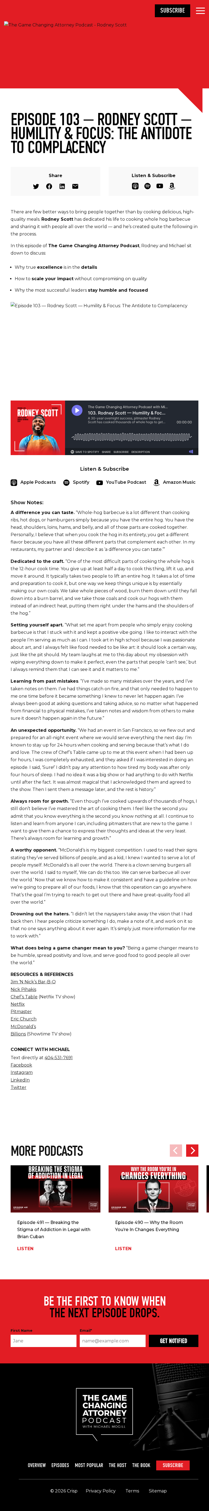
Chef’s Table (24, 996)
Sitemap (158, 1491)
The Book (141, 1465)
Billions (18, 1034)
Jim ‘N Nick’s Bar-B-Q (33, 981)
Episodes (60, 1465)
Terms (132, 1491)
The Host (118, 1465)
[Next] (192, 1150)
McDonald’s (23, 1026)
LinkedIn (20, 1080)
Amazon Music (172, 186)
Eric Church (23, 1019)
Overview (37, 1465)
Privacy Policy (101, 1491)
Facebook (49, 186)
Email (75, 186)
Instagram (22, 1072)
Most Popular (89, 1465)
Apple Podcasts (135, 186)
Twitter (36, 186)
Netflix (18, 1004)
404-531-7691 (59, 1057)
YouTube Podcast (159, 186)
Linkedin (62, 186)
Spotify (147, 186)
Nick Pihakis (23, 989)
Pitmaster (21, 1011)
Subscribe (172, 10)
